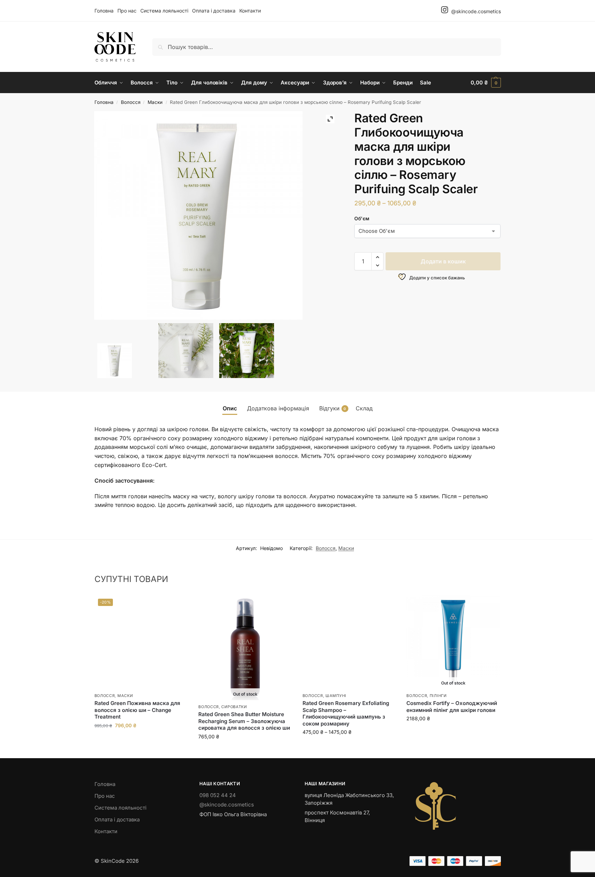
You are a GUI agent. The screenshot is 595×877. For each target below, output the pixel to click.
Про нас (127, 11)
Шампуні (335, 695)
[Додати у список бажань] (179, 604)
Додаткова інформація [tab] (278, 408)
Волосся (130, 102)
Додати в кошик (443, 261)
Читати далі (245, 751)
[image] (185, 350)
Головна (104, 11)
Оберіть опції (349, 746)
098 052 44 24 (217, 795)
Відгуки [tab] (332, 408)
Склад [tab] (364, 408)
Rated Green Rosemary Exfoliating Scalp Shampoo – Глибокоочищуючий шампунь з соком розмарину (346, 713)
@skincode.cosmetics (475, 11)
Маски (155, 102)
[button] (486, 82)
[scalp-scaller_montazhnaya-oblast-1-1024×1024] (246, 350)
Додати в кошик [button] (141, 740)
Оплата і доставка (213, 11)
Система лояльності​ (164, 11)
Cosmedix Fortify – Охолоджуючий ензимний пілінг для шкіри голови (451, 706)
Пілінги (438, 695)
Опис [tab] (230, 408)
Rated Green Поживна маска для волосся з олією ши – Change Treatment (137, 710)
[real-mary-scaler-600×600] (124, 360)
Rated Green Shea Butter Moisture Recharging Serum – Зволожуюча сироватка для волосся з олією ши (244, 721)
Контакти (250, 11)
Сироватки (234, 706)
